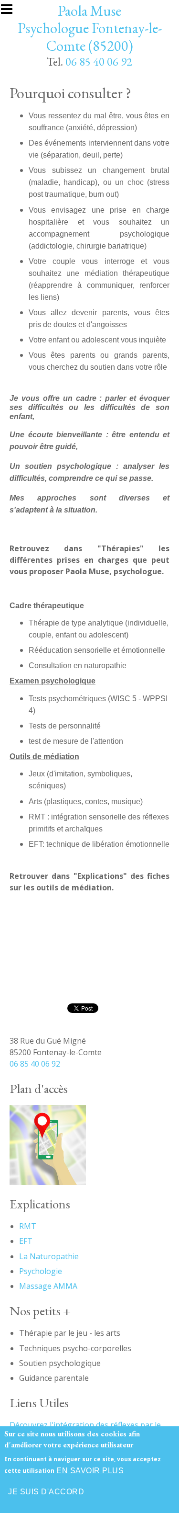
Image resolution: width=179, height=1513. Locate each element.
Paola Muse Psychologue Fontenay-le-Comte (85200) (90, 28)
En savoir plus (90, 1471)
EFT (25, 1241)
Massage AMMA (48, 1286)
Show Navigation (11, 12)
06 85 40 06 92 (98, 61)
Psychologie (40, 1271)
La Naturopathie (49, 1256)
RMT (27, 1226)
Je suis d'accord (46, 1492)
